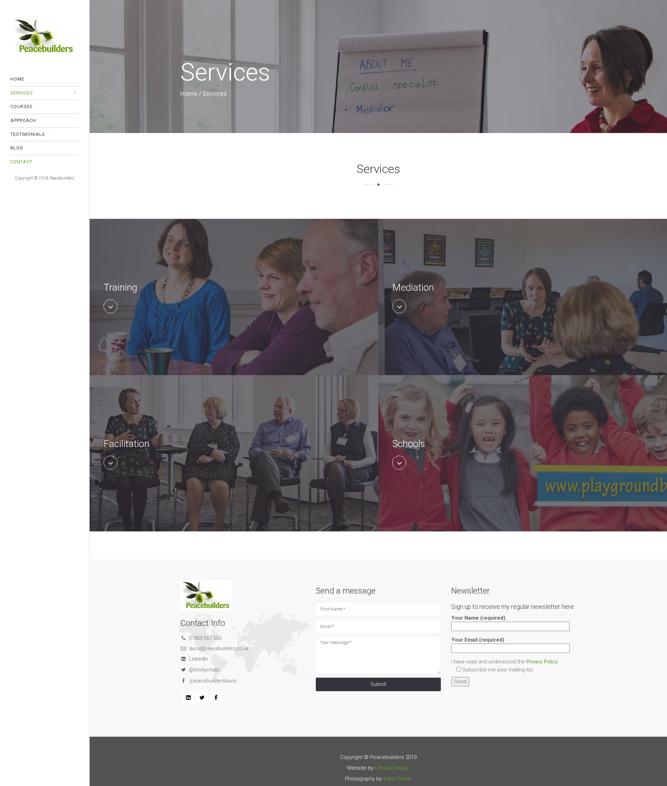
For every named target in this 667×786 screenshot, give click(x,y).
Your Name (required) (478, 618)
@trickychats (204, 670)
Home (17, 79)
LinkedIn (198, 659)
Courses (21, 106)
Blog (16, 147)
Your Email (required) (477, 640)
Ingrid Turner (397, 779)
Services (21, 93)
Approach (23, 120)
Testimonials (27, 134)
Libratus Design (392, 768)
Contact (21, 161)
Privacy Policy (542, 662)
